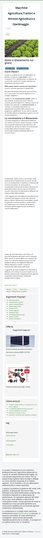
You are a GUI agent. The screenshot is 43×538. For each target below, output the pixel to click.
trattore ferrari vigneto (16, 302)
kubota (21, 513)
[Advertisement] (21, 156)
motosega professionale (17, 314)
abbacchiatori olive (15, 306)
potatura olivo (13, 308)
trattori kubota (10, 68)
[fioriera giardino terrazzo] (20, 341)
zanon (26, 513)
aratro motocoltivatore (16, 304)
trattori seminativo (22, 68)
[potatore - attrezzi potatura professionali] (18, 374)
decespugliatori (11, 441)
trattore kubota (13, 316)
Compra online (10, 355)
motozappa (9, 445)
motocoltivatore (14, 300)
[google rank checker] (12, 454)
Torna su (38, 531)
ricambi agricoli (14, 310)
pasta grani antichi (11, 285)
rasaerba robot (13, 312)
